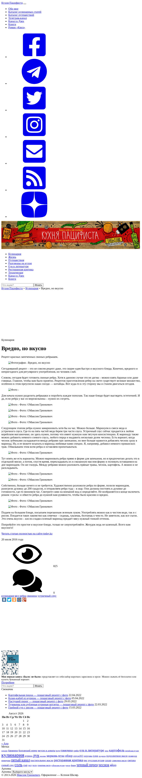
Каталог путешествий (21, 14)
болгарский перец (28, 750)
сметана (131, 760)
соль (19, 764)
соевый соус (7, 765)
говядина (67, 750)
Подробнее (7, 682)
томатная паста (44, 765)
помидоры (5, 760)
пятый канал (20, 760)
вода (58, 750)
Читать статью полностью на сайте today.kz (26, 533)
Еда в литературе (18, 266)
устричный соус (47, 595)
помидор (132, 756)
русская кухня (96, 760)
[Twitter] (9, 600)
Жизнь (12, 257)
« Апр (4, 743)
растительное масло (42, 760)
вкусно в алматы (46, 750)
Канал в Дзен (16, 21)
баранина (13, 750)
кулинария (7, 595)
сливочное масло (119, 760)
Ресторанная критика (20, 269)
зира (106, 751)
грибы (76, 750)
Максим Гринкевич (28, 775)
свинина (32, 595)
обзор (69, 755)
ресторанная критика (68, 760)
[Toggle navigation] (24, 3)
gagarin (4, 751)
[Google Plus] (24, 600)
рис (85, 760)
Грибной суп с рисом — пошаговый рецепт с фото (38, 707)
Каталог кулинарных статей (24, 11)
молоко (43, 756)
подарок (102, 756)
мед (17, 595)
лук (36, 755)
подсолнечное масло (117, 755)
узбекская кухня (58, 765)
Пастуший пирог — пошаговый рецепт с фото (35, 701)
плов (95, 756)
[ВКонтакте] (4, 600)
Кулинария (14, 253)
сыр (25, 765)
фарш (73, 765)
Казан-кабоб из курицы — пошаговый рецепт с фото (39, 698)
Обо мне (13, 8)
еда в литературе (91, 750)
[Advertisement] (71, 314)
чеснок (104, 765)
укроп (67, 765)
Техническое (15, 272)
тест (30, 765)
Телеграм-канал (17, 18)
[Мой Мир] (19, 600)
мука (61, 755)
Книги (12, 24)
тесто (34, 765)
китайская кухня (132, 751)
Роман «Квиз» (16, 27)
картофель (117, 750)
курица (28, 755)
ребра (23, 595)
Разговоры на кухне (20, 263)
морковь (52, 755)
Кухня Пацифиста (12, 2)
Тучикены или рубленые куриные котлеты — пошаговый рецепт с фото (51, 704)
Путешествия (16, 260)
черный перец (87, 765)
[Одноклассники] (14, 600)
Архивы (6, 771)
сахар (108, 760)
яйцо (113, 765)
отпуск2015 (78, 756)
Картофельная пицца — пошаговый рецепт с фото (38, 695)
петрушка (88, 756)
